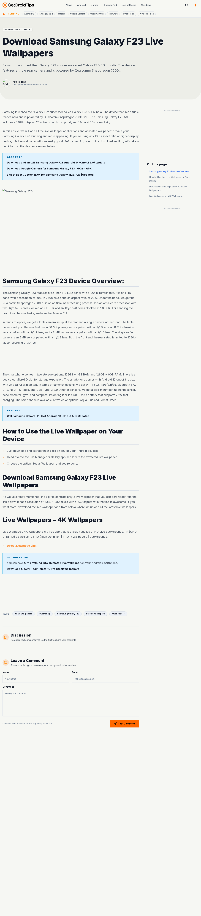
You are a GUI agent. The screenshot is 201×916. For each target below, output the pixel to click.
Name (6, 672)
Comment (8, 686)
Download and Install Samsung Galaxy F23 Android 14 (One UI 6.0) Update (56, 162)
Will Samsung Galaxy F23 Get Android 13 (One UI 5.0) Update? (48, 416)
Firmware (113, 14)
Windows (146, 5)
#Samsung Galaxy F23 (68, 614)
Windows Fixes (147, 14)
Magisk (61, 14)
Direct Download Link (21, 545)
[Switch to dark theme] (195, 5)
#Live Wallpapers (23, 614)
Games (94, 5)
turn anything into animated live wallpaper (52, 562)
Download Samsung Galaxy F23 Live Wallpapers (168, 188)
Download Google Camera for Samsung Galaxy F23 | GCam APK (49, 168)
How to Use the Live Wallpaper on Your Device (169, 179)
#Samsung (44, 614)
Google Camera (77, 14)
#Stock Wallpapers (95, 614)
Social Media (129, 5)
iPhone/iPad (110, 5)
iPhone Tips (128, 14)
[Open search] (186, 5)
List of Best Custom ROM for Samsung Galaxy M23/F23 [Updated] (51, 174)
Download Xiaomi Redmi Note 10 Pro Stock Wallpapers (43, 569)
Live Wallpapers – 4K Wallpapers (166, 196)
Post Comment (126, 723)
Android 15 (29, 14)
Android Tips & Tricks (17, 29)
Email (75, 672)
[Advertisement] (71, 359)
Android (81, 5)
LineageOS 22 (46, 14)
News (69, 5)
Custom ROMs (97, 14)
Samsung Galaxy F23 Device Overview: (169, 171)
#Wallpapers (118, 614)
